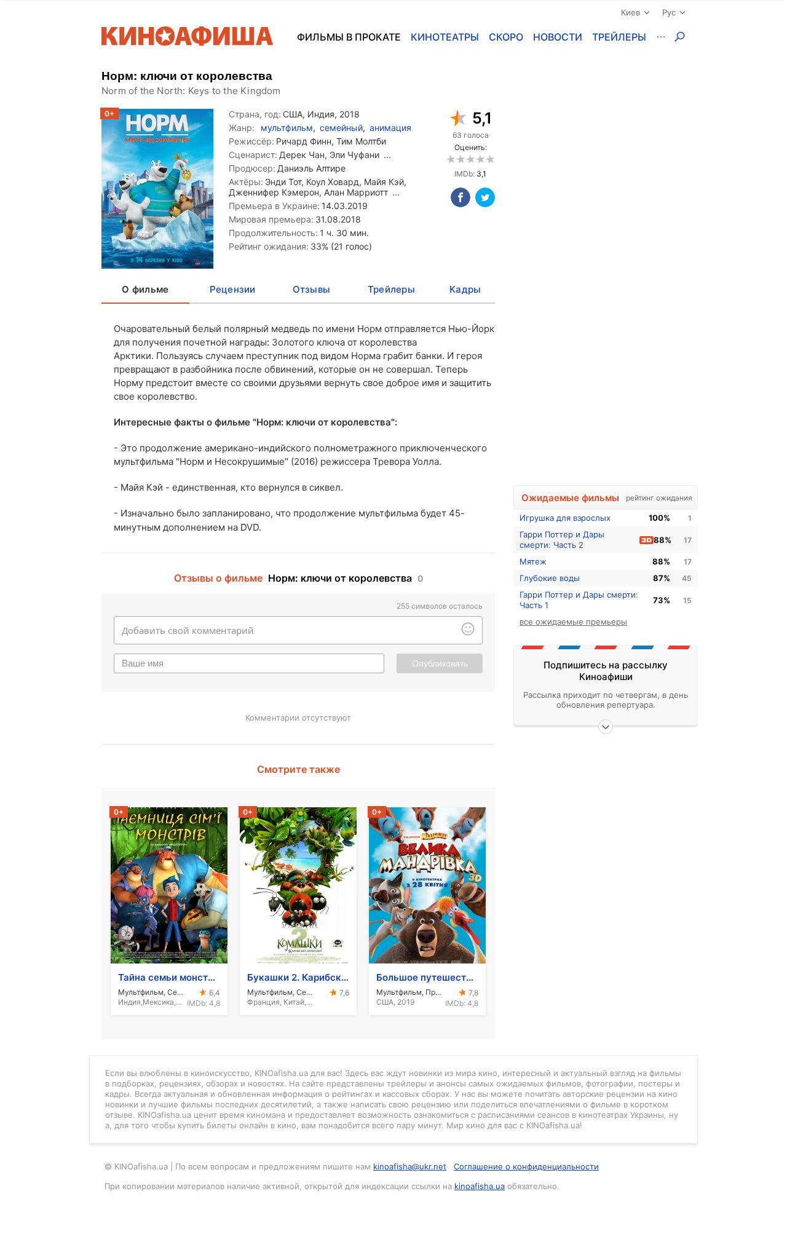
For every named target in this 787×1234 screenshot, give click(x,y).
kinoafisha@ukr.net (409, 1166)
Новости (557, 37)
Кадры (465, 289)
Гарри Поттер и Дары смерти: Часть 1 (579, 600)
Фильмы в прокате (349, 37)
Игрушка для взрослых (565, 518)
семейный (341, 127)
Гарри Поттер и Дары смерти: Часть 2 (562, 539)
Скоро (506, 37)
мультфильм (287, 127)
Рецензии (233, 289)
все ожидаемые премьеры (573, 622)
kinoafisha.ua (479, 1186)
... (387, 154)
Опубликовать (440, 663)
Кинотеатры (445, 37)
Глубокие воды (550, 578)
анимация (390, 127)
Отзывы (312, 289)
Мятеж (533, 561)
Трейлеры (619, 37)
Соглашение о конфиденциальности (526, 1166)
